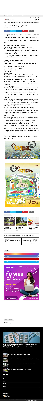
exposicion (13, 235)
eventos (9, 235)
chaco (4, 378)
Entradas (6, 395)
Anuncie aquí (29, 15)
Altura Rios (19, 15)
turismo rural (21, 27)
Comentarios (7, 396)
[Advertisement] (21, 7)
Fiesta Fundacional (34, 400)
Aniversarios (28, 400)
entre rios (5, 235)
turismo (4, 389)
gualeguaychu (18, 235)
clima (10, 22)
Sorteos (23, 15)
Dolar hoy (13, 15)
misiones (4, 386)
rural (22, 235)
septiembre (26, 235)
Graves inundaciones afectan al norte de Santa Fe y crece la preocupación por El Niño (25, 22)
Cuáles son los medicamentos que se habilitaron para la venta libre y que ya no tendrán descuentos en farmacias (20, 345)
